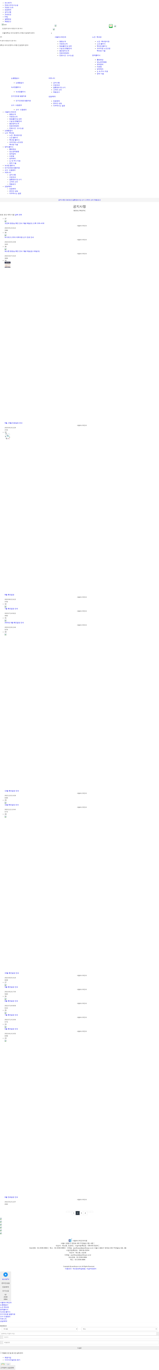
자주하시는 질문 (59, 106)
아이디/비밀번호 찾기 (12, 1360)
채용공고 (8, 21)
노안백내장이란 (103, 41)
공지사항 (8, 12)
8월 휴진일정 (9, 595)
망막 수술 (100, 74)
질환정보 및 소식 (59, 87)
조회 (20, 215)
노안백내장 (96, 37)
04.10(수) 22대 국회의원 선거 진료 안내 (19, 237)
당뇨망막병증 (102, 62)
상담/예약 (52, 96)
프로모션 (8, 14)
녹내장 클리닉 (10, 165)
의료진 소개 (9, 7)
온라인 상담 (57, 103)
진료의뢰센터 (64, 53)
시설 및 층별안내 (65, 48)
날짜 (16, 215)
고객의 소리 (57, 90)
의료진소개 (63, 44)
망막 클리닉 (9, 147)
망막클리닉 (96, 55)
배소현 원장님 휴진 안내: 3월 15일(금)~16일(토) (22, 251)
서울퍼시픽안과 (60, 37)
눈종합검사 (15, 78)
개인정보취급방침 (79, 1269)
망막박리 (100, 69)
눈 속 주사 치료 (102, 71)
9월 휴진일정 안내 (11, 987)
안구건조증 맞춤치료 (18, 96)
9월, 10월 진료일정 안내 (13, 423)
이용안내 (68, 1269)
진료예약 (8, 10)
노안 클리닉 (101, 44)
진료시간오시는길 (66, 55)
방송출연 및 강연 (65, 46)
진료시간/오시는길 (11, 5)
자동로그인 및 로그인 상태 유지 (12, 1353)
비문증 (99, 67)
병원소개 (62, 41)
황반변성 (100, 60)
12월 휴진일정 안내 (12, 791)
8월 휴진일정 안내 (11, 1001)
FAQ (6, 17)
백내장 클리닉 (102, 46)
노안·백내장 (4, 1307)
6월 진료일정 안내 (11, 1197)
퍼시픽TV (8, 3)
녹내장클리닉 (16, 87)
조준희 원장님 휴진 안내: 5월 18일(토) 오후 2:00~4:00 (24, 223)
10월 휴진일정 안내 (12, 973)
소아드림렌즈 (16, 105)
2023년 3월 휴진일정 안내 (14, 623)
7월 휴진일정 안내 (11, 609)
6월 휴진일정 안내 (11, 1029)
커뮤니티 (52, 78)
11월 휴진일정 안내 (12, 805)
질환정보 (8, 19)
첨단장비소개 (64, 51)
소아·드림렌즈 (5, 1316)
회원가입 (8, 1357)
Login (80, 1348)
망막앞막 (100, 64)
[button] (157, 1208)
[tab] (79, 1302)
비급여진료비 (91, 1269)
